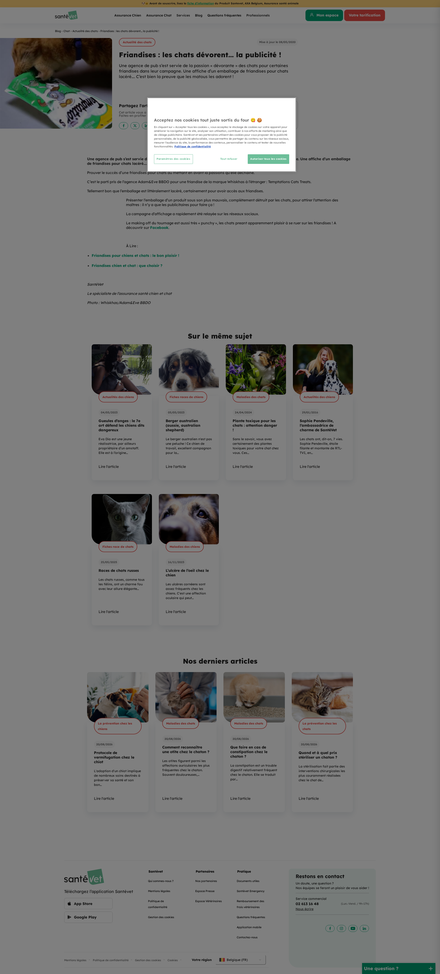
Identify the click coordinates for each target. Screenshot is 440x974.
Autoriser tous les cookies (268, 158)
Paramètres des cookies (173, 158)
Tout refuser (228, 158)
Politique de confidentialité (192, 146)
